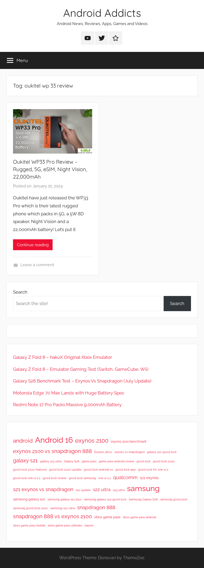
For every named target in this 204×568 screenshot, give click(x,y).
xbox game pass (107, 517)
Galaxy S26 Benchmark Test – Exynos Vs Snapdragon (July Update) (82, 381)
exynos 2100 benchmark (128, 441)
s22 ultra (101, 489)
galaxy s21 (25, 460)
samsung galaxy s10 (29, 499)
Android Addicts (102, 12)
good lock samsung (82, 478)
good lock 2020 (164, 461)
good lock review (54, 478)
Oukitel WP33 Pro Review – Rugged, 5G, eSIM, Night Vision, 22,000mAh (50, 169)
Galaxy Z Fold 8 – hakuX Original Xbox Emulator (62, 357)
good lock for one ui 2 (153, 469)
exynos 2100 (91, 440)
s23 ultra (119, 490)
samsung (143, 488)
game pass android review (116, 461)
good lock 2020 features (30, 469)
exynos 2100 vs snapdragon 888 (52, 451)
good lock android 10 (98, 469)
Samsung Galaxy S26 (143, 499)
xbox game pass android (139, 517)
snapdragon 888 (96, 507)
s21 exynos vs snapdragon (43, 489)
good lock (144, 461)
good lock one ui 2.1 (26, 478)
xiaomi (88, 525)
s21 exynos (149, 478)
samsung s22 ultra (62, 508)
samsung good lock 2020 (30, 508)
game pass (89, 461)
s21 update (83, 490)
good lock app (126, 469)
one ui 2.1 (104, 478)
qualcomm (125, 477)
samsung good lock (173, 499)
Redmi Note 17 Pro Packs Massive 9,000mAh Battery (67, 404)
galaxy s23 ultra (51, 461)
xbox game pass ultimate (65, 525)
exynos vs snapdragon (129, 452)
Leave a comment (37, 264)
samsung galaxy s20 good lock (105, 499)
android (23, 440)
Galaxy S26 (71, 461)
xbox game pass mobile (29, 525)
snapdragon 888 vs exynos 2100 (52, 516)
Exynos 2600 (103, 452)
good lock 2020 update (65, 469)
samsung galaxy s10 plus (65, 499)
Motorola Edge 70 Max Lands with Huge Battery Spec (68, 393)
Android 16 (54, 439)
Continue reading (33, 244)
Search (20, 292)
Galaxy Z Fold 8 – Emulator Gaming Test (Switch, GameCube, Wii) (80, 369)
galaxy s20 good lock (162, 452)
